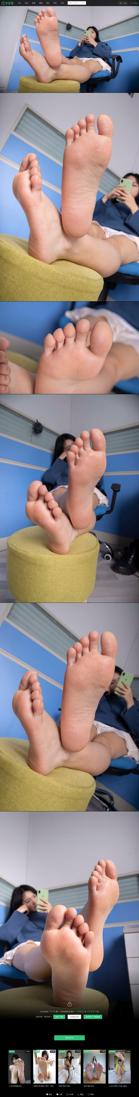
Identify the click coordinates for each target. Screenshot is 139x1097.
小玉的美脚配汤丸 (15, 1086)
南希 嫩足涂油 (89, 1086)
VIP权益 (135, 3)
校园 (33, 3)
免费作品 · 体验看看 (93, 1017)
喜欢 (50, 1094)
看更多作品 (69, 1038)
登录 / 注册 (122, 3)
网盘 (81, 1094)
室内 (26, 3)
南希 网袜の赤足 (65, 1086)
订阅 (60, 1094)
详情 (92, 1094)
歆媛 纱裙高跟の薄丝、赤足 (44, 1086)
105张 (71, 1094)
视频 (40, 3)
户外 (19, 3)
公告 (62, 3)
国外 (48, 3)
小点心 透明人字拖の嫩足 (118, 1086)
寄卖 (55, 3)
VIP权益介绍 (74, 1017)
